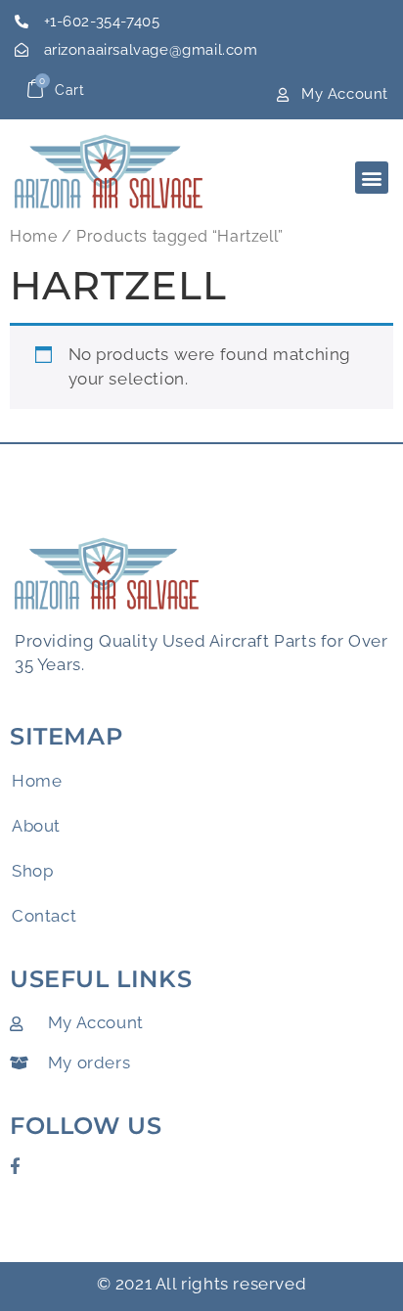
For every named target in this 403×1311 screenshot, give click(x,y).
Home (33, 236)
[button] (371, 177)
